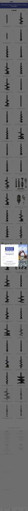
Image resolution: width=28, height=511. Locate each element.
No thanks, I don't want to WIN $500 (10, 263)
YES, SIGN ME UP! (9, 261)
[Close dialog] (26, 245)
